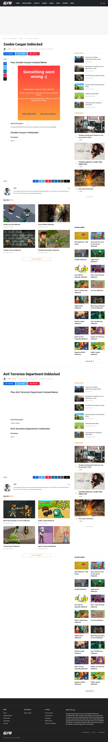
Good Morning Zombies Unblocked (48, 250)
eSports (36, 3)
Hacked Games (26, 3)
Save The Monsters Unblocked (97, 322)
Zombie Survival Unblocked (11, 224)
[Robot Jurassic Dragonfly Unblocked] (82, 331)
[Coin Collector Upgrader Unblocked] (82, 269)
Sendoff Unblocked (80, 260)
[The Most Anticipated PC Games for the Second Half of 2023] (90, 124)
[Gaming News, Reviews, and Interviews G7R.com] (7, 3)
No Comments (34, 49)
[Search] (104, 3)
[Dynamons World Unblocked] (82, 346)
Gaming (44, 3)
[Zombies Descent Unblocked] (19, 239)
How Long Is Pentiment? (85, 189)
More (72, 3)
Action (14, 379)
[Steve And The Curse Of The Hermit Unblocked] (98, 236)
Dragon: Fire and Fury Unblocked (97, 338)
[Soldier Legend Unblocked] (98, 346)
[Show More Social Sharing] (41, 53)
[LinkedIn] (5, 71)
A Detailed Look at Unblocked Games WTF (93, 104)
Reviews (65, 3)
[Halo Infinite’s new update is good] (79, 77)
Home (18, 3)
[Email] (5, 78)
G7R (10, 49)
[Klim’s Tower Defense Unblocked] (98, 269)
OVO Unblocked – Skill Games (81, 243)
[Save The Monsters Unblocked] (98, 315)
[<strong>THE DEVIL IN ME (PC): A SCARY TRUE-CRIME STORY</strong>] (90, 151)
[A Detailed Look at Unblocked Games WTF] (79, 105)
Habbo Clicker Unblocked (79, 307)
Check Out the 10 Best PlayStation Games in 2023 (93, 58)
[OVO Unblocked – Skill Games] (82, 236)
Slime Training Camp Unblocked (81, 291)
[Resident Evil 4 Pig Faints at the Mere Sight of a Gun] (79, 68)
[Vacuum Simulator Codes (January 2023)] (79, 87)
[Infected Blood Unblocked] (54, 213)
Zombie (14, 49)
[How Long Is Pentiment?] (90, 178)
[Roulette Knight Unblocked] (82, 315)
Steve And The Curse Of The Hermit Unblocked (97, 244)
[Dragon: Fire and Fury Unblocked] (98, 331)
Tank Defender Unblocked (11, 546)
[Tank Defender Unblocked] (19, 535)
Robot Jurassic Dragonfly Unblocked (81, 338)
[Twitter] (5, 67)
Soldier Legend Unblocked (95, 353)
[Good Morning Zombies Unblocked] (54, 239)
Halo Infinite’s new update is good (94, 76)
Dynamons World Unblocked (80, 353)
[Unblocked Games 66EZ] (79, 96)
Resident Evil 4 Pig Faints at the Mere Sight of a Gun (94, 67)
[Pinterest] (5, 75)
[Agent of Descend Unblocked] (54, 535)
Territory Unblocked (97, 290)
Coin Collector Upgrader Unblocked (81, 276)
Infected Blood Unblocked (46, 224)
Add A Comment (36, 259)
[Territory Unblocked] (98, 284)
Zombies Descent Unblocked (12, 250)
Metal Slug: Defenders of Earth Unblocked (98, 307)
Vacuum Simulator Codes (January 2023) (94, 86)
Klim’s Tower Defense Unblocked (97, 276)
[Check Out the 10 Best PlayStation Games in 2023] (79, 59)
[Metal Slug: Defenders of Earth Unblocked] (98, 300)
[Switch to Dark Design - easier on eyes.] (101, 3)
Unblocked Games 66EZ (92, 94)
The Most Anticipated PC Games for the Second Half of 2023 (90, 136)
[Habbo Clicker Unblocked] (82, 300)
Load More (88, 361)
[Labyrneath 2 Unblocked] (98, 253)
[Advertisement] (54, 20)
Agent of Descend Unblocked (47, 546)
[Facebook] (5, 63)
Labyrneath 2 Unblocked (95, 261)
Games (51, 3)
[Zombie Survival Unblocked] (19, 213)
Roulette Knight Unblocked (79, 322)
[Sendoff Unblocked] (82, 253)
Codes (58, 3)
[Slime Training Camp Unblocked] (82, 284)
